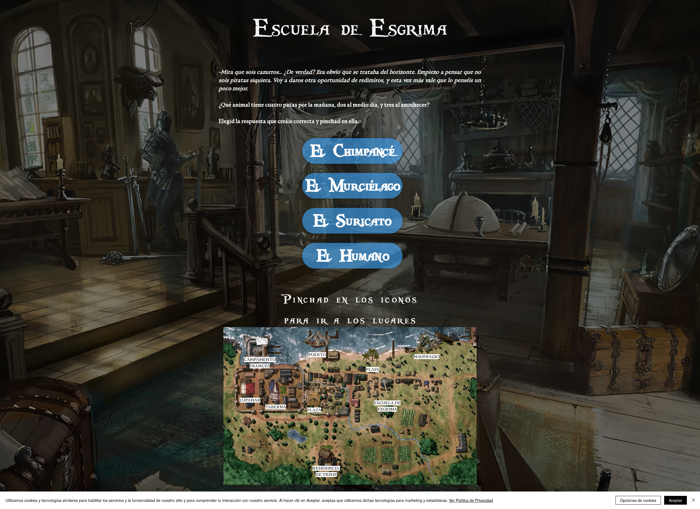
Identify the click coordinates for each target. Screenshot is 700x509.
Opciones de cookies (638, 500)
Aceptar (675, 500)
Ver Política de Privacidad (471, 500)
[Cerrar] (693, 500)
